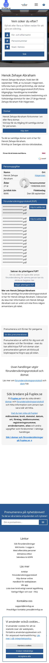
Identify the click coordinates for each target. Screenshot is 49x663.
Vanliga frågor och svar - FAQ (24, 591)
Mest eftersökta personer (24, 550)
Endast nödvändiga (24, 651)
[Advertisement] (24, 473)
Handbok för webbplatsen (24, 581)
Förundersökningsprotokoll (24, 575)
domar (8, 401)
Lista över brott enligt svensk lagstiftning (24, 588)
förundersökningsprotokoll (28, 380)
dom (22, 383)
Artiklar (24, 571)
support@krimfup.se (24, 606)
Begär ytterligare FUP (24, 284)
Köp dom (24, 130)
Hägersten (40, 175)
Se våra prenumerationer (16, 334)
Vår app (24, 585)
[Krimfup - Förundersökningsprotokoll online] (11, 4)
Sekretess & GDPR (24, 557)
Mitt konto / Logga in (24, 547)
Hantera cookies (24, 645)
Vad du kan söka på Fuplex (24, 413)
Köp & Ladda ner (37, 207)
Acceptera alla (24, 656)
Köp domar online (24, 578)
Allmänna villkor (24, 553)
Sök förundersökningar (24, 543)
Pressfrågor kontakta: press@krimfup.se (25, 609)
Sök (24, 54)
